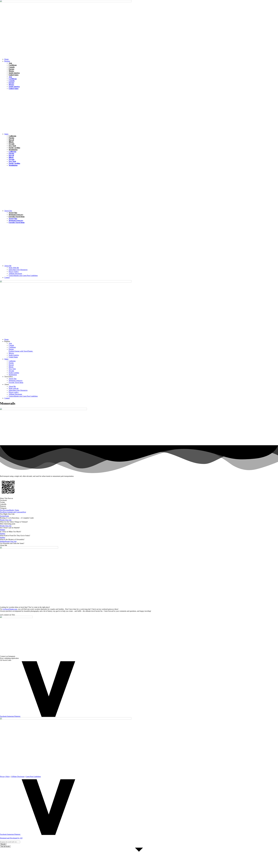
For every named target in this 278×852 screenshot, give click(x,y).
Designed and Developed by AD (11, 838)
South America (14, 73)
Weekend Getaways (16, 215)
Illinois (11, 142)
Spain (7, 516)
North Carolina (14, 148)
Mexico (11, 71)
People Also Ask (5, 520)
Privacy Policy (5, 776)
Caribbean (13, 65)
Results (3, 844)
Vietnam (19, 103)
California (12, 136)
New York (12, 146)
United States (13, 75)
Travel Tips (23, 95)
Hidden (6, 171)
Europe (11, 69)
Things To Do (20, 224)
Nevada (11, 144)
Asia (10, 63)
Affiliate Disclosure (17, 776)
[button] (141, 61)
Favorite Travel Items (17, 217)
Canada (12, 67)
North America (15, 99)
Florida (6, 90)
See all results (5, 846)
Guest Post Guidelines (33, 776)
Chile (6, 95)
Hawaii (6, 99)
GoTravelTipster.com (10, 609)
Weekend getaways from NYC (32, 167)
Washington (13, 150)
